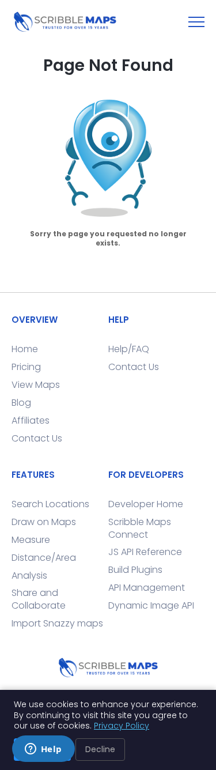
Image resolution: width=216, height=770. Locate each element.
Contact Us (37, 438)
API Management (146, 587)
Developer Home (145, 504)
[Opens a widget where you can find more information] (43, 749)
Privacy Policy (121, 725)
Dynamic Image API (151, 605)
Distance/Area (44, 557)
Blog (21, 402)
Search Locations (50, 504)
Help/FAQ (128, 349)
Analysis (29, 575)
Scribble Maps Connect (139, 528)
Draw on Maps (44, 522)
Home (25, 349)
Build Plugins (135, 569)
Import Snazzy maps (57, 623)
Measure (31, 539)
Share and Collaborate (39, 599)
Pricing (26, 366)
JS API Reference (145, 551)
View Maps (36, 384)
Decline (100, 749)
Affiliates (31, 420)
